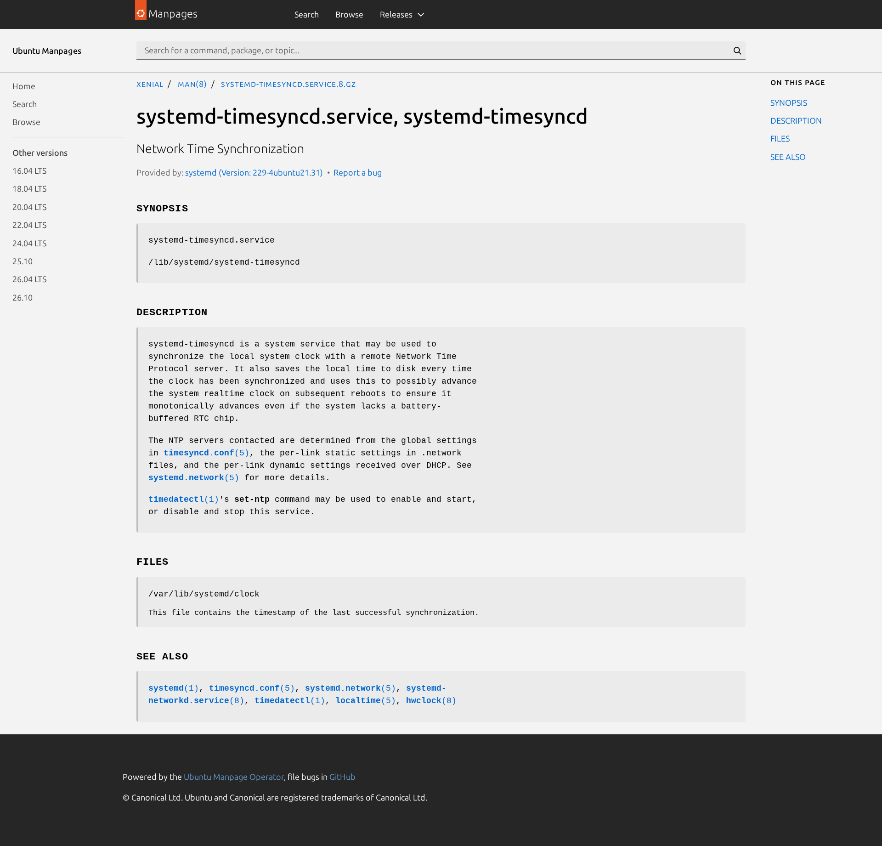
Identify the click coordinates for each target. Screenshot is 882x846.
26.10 (22, 296)
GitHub (342, 776)
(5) (206, 453)
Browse (349, 14)
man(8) (192, 83)
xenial (150, 83)
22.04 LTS (29, 224)
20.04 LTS (29, 206)
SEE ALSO (788, 156)
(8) (431, 700)
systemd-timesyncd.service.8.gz (288, 83)
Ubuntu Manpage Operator (234, 776)
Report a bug (358, 172)
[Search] (737, 50)
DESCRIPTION (796, 120)
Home (23, 85)
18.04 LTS (29, 188)
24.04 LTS (29, 242)
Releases (396, 14)
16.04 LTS (29, 170)
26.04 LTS (29, 279)
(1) (183, 499)
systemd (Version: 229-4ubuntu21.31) (254, 172)
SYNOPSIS (788, 102)
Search (306, 14)
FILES (780, 138)
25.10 (22, 260)
